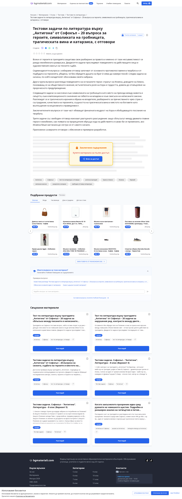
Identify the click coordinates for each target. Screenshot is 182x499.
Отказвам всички (141, 493)
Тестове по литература (76, 15)
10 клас (96, 475)
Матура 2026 (34, 478)
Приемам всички (160, 493)
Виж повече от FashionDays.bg (89, 261)
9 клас (95, 472)
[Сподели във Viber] (42, 48)
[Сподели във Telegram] (53, 48)
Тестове (61, 15)
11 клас (96, 479)
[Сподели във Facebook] (46, 48)
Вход (145, 3)
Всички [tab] (35, 200)
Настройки (174, 493)
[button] (38, 180)
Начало (33, 15)
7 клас (75, 479)
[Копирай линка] (56, 48)
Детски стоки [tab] (81, 200)
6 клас (75, 475)
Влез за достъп (92, 159)
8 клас (53, 15)
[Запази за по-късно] (147, 35)
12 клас (96, 483)
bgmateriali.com (43, 3)
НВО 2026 (33, 482)
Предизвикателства (37, 485)
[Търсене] (138, 3)
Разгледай (60, 348)
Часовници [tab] (55, 200)
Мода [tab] (45, 200)
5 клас (75, 472)
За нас (32, 472)
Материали (43, 15)
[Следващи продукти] (151, 231)
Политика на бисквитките (25, 496)
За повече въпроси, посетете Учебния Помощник (89, 298)
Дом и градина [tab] (67, 200)
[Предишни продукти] (30, 231)
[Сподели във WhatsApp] (49, 48)
